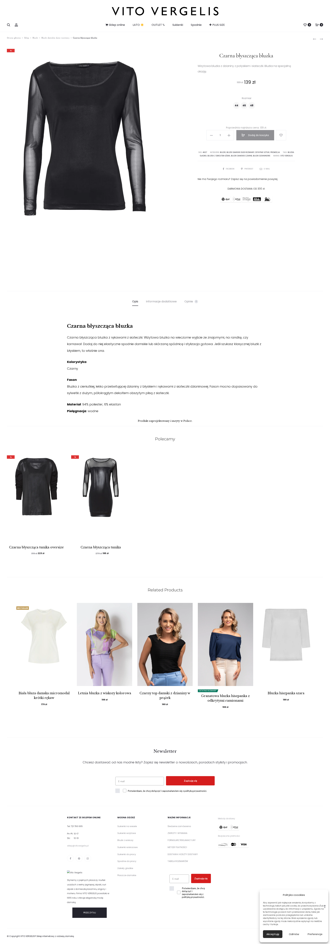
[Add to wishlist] (281, 135)
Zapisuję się (190, 780)
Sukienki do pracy (126, 854)
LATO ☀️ (138, 25)
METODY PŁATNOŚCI (177, 847)
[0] (305, 25)
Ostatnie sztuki (262, 152)
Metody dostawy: (226, 818)
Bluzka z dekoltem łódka (218, 155)
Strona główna (14, 38)
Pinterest (249, 169)
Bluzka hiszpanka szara (286, 693)
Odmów (294, 934)
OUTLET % (158, 25)
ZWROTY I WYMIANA (177, 833)
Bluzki (35, 38)
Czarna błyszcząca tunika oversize (36, 547)
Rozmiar (246, 98)
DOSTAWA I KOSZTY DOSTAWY (183, 854)
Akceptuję (272, 934)
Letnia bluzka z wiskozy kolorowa (104, 693)
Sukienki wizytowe (126, 833)
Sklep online (117, 25)
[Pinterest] (79, 858)
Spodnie (196, 25)
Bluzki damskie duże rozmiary (55, 38)
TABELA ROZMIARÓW (178, 861)
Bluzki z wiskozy (125, 840)
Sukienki (177, 25)
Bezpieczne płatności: (229, 835)
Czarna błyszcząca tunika (101, 547)
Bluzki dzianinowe (261, 155)
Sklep (26, 38)
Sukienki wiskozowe (127, 847)
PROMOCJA (275, 152)
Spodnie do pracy (126, 861)
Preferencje (315, 934)
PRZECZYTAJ (89, 912)
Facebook (230, 169)
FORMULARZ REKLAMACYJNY (182, 840)
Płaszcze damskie (126, 875)
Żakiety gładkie (125, 868)
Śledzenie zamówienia (179, 826)
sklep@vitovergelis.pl (78, 845)
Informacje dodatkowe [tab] (161, 301)
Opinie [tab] (190, 301)
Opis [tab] (135, 301)
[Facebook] (70, 858)
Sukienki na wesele (127, 826)
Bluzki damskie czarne (241, 155)
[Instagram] (87, 858)
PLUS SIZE (218, 25)
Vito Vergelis (286, 155)
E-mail (267, 169)
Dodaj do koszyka (258, 135)
